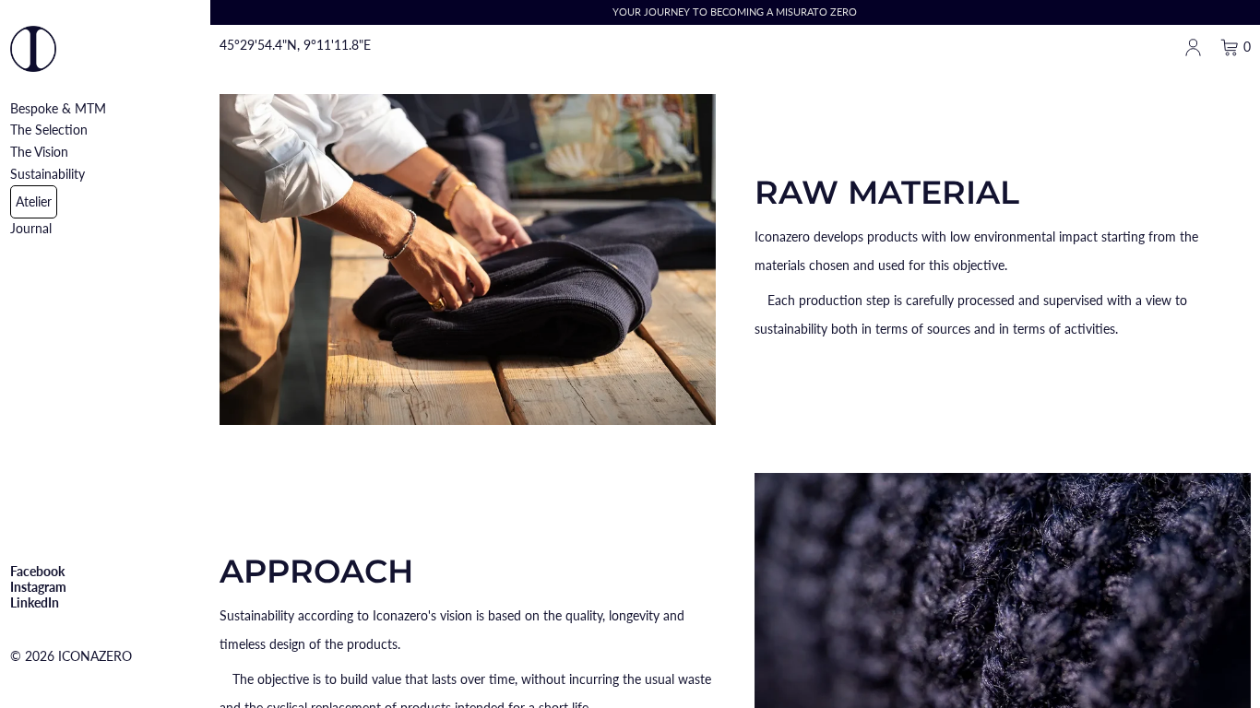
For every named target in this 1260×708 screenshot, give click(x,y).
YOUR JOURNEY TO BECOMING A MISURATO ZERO (734, 12)
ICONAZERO (95, 656)
